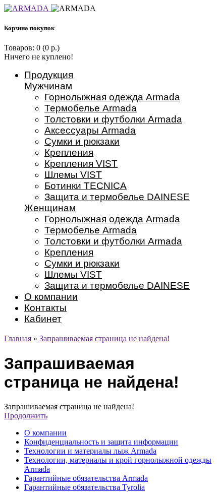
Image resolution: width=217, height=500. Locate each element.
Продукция (48, 75)
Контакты (45, 307)
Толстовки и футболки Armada (113, 119)
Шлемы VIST (73, 174)
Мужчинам (48, 86)
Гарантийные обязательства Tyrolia (84, 487)
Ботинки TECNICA (85, 185)
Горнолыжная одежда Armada (112, 97)
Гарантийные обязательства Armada (86, 478)
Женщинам (50, 208)
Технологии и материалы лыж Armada (90, 451)
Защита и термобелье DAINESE (117, 197)
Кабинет (43, 319)
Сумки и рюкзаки (82, 141)
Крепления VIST (81, 163)
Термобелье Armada (90, 108)
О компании (51, 296)
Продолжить (25, 415)
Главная (17, 338)
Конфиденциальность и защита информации (101, 442)
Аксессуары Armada (90, 130)
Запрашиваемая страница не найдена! (104, 338)
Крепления (68, 152)
